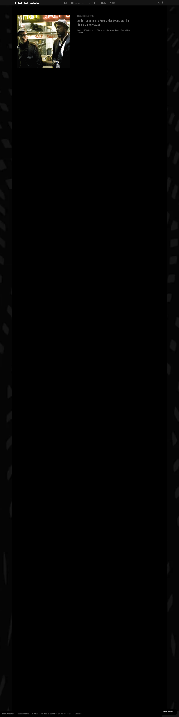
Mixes (112, 3)
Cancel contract (168, 712)
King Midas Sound (88, 16)
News (66, 3)
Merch (104, 3)
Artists (86, 3)
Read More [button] (77, 714)
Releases (75, 3)
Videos (95, 3)
